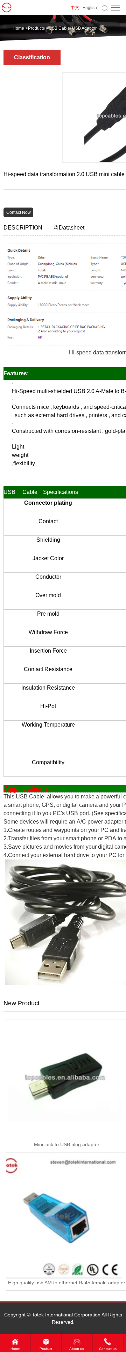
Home (18, 28)
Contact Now (18, 212)
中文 (75, 7)
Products (36, 28)
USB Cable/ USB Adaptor (73, 28)
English (90, 7)
